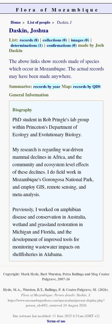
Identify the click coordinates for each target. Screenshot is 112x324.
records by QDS (86, 86)
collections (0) (55, 40)
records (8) (29, 40)
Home (16, 22)
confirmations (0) (62, 45)
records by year (46, 86)
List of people (38, 22)
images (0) (80, 40)
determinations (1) (27, 45)
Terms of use (56, 321)
